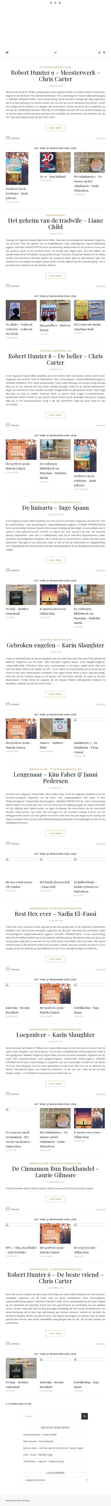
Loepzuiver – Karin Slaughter (55, 1034)
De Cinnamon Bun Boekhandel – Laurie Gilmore (55, 1172)
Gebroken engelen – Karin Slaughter (55, 645)
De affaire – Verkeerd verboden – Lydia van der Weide (19, 329)
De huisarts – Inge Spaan (55, 507)
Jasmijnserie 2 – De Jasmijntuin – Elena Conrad (86, 747)
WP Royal (25, 1500)
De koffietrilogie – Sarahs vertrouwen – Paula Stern (87, 886)
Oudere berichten (19, 1404)
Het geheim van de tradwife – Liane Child (55, 223)
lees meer (55, 127)
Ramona (15, 138)
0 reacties (100, 138)
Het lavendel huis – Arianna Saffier (40, 1434)
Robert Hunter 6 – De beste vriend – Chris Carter (55, 1277)
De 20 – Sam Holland (53, 176)
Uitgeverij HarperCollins (55, 67)
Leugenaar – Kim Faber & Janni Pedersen (55, 777)
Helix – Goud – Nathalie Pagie (37, 1454)
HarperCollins (39, 502)
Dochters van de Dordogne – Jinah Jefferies (17, 193)
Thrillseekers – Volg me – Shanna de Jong (43, 1461)
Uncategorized (55, 215)
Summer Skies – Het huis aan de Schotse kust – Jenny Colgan (53, 1447)
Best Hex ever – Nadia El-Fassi (55, 913)
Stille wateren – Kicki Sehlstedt (38, 1441)
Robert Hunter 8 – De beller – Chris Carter (55, 359)
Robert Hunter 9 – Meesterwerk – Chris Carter (55, 75)
